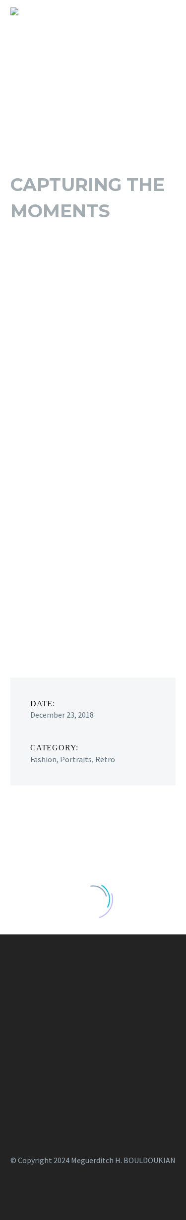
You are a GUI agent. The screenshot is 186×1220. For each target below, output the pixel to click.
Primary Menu (167, 11)
